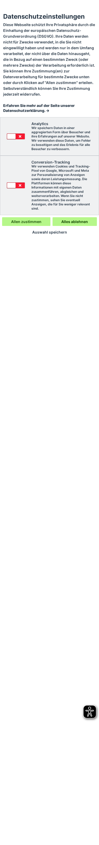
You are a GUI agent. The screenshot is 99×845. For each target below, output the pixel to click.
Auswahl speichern (49, 232)
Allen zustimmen (26, 221)
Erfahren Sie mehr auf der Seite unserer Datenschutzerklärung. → (39, 108)
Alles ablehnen (74, 221)
